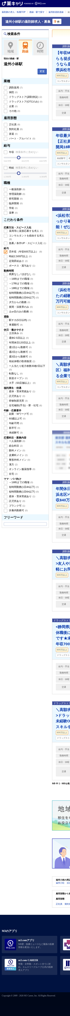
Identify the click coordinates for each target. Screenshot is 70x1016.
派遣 (13, 133)
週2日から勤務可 (20, 351)
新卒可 (14, 427)
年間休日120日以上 (21, 342)
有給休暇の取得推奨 (21, 361)
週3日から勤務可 (20, 356)
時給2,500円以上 (20, 256)
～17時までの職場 (20, 283)
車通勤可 (15, 324)
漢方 (13, 464)
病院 (13, 92)
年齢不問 (15, 423)
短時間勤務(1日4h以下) (23, 292)
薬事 (13, 212)
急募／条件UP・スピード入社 (27, 243)
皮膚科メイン (18, 455)
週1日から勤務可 (20, 347)
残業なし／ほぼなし (21, 274)
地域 (10, 51)
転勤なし (15, 373)
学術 (13, 208)
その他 (14, 110)
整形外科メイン (19, 459)
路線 (25, 51)
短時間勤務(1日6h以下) (23, 297)
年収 (23, 152)
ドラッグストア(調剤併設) (25, 96)
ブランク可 (16, 505)
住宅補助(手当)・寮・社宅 (25, 405)
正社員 (14, 124)
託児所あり (16, 396)
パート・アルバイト (21, 138)
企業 (13, 106)
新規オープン (18, 378)
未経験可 (15, 432)
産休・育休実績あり (21, 391)
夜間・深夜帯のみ (20, 306)
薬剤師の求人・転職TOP (13, 12)
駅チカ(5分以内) (19, 320)
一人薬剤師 (16, 441)
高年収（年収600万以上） (25, 251)
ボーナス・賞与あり (21, 265)
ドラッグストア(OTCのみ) (25, 101)
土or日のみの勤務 (20, 311)
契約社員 (15, 129)
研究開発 (15, 198)
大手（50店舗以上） (22, 382)
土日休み (15, 333)
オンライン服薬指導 (21, 469)
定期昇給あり (18, 260)
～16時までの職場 (20, 278)
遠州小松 (60, 883)
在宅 (13, 473)
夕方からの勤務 (19, 302)
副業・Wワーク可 (20, 413)
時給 (23, 167)
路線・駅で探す (37, 12)
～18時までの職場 (20, 288)
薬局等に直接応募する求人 (25, 230)
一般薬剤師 (16, 189)
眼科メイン (16, 450)
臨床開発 (15, 203)
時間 (40, 51)
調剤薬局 (15, 87)
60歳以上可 (16, 418)
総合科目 (15, 445)
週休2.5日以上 (18, 337)
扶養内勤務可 (18, 510)
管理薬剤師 (16, 194)
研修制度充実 (18, 400)
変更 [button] (42, 71)
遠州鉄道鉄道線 (56, 12)
